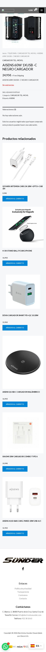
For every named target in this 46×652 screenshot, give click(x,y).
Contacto (23, 598)
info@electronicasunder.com (29, 615)
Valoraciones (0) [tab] (9, 109)
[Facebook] (23, 568)
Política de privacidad (23, 589)
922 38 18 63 (27, 618)
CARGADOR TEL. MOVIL (27, 53)
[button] (5, 646)
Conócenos (23, 595)
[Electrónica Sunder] (8, 10)
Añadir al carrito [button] (15, 199)
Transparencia (23, 592)
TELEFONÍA (12, 53)
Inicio (4, 53)
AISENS (12, 98)
